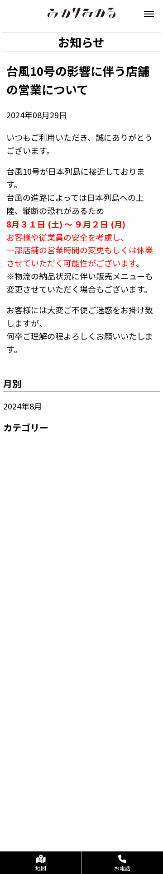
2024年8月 (22, 406)
